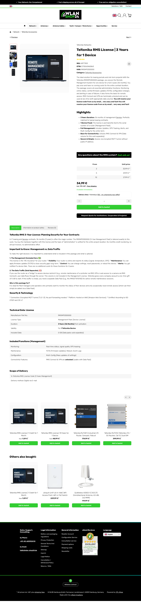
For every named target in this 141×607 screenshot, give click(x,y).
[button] (13, 47)
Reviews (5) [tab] (52, 228)
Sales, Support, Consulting (26, 531)
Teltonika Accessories (93, 73)
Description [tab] (15, 228)
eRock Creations (77, 595)
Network (32, 26)
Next (128, 37)
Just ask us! (124, 155)
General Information (70, 530)
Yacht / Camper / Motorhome (80, 26)
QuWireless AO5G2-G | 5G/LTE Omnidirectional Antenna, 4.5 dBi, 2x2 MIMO (86, 495)
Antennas (44, 26)
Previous (14, 37)
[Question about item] (129, 64)
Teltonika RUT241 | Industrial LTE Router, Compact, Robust (86, 434)
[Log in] (124, 15)
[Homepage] (10, 32)
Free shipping (91, 186)
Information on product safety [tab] (33, 228)
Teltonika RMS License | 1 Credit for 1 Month (24, 434)
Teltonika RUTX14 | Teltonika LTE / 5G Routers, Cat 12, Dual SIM (117, 434)
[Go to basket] (129, 15)
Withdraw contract (71, 584)
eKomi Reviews (88, 530)
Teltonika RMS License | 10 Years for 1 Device (55, 434)
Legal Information (48, 530)
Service (114, 26)
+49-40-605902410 (27, 541)
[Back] (126, 397)
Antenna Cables (58, 26)
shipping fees (40, 592)
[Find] (119, 15)
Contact (128, 6)
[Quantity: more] (128, 201)
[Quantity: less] (79, 201)
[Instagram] (70, 580)
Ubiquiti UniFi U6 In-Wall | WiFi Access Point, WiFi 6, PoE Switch (55, 494)
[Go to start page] (70, 15)
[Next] (129, 397)
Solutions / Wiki (117, 6)
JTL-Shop (119, 592)
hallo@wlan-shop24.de (28, 550)
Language (107, 530)
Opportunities (101, 26)
